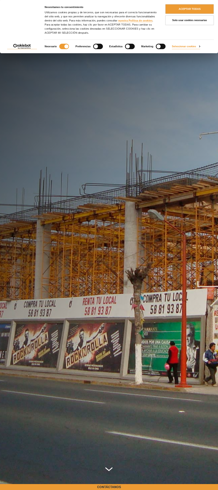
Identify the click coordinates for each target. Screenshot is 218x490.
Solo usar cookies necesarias (189, 20)
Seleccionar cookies (184, 46)
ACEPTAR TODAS (190, 8)
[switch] (98, 46)
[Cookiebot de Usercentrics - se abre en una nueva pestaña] (22, 46)
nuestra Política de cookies (135, 20)
